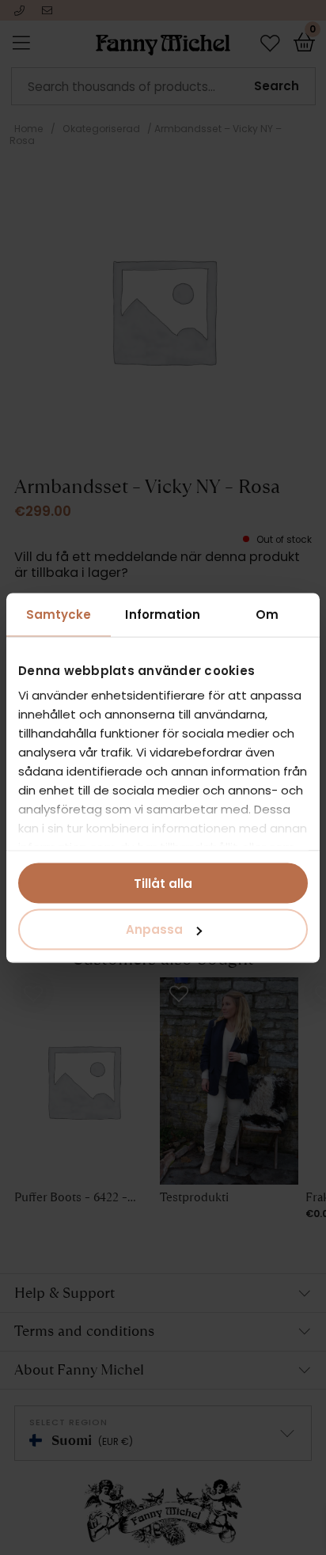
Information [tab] (162, 613)
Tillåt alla (163, 882)
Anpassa (154, 929)
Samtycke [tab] (59, 613)
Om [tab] (267, 613)
